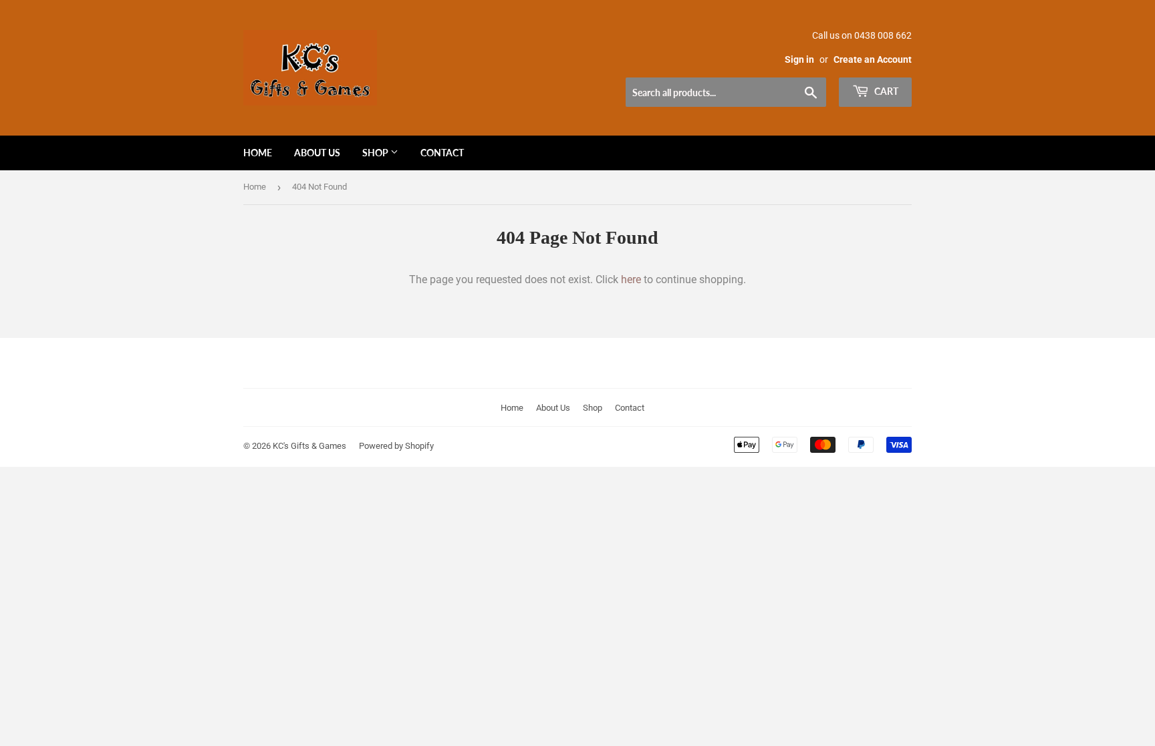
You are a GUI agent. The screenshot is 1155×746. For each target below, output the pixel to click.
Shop (376, 152)
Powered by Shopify (396, 446)
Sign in (799, 59)
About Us (317, 152)
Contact (442, 152)
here (631, 279)
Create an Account (872, 59)
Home (257, 152)
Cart (885, 91)
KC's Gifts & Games (309, 446)
